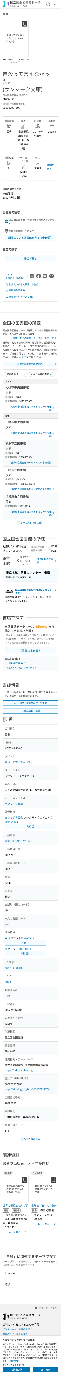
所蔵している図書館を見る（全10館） (30, 237)
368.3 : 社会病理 (14, 968)
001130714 (24, 949)
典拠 (29, 826)
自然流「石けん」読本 (44, 1205)
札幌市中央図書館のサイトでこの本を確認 (31, 408)
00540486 (10, 822)
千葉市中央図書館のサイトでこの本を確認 (31, 434)
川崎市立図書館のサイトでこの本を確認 (31, 489)
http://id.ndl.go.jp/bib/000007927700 (27, 1089)
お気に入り (10, 278)
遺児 (7, 949)
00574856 (26, 938)
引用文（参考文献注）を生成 (24, 284)
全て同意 (45, 1369)
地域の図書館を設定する (29, 364)
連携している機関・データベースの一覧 (33, 338)
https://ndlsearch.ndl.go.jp (21, 1070)
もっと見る (14, 1232)
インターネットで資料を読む (17, 1329)
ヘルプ (22, 357)
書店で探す (30, 258)
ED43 (8, 982)
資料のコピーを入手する (15, 1334)
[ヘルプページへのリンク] (19, 61)
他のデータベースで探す (21, 296)
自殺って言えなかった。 (19, 762)
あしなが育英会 (14, 817)
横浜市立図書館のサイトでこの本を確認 (31, 462)
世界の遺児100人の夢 (15, 1205)
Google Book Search (20, 668)
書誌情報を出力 (17, 290)
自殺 (7, 938)
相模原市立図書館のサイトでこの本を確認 (31, 513)
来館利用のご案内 (45, 560)
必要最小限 (16, 1369)
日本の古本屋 (15, 663)
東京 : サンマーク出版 (17, 841)
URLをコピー (20, 278)
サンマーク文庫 (14, 804)
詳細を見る (50, 167)
